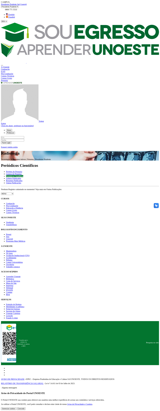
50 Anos (9, 253)
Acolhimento (11, 258)
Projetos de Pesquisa (14, 172)
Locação (9, 316)
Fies (7, 237)
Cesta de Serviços (13, 281)
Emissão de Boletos (14, 304)
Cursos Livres (11, 210)
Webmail (9, 288)
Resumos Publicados (14, 181)
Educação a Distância (14, 208)
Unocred (9, 239)
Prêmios (9, 260)
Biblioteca (10, 279)
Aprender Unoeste (13, 276)
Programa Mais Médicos (15, 241)
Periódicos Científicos (14, 176)
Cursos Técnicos (12, 212)
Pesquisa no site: (152, 343)
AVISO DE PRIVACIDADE (12, 379)
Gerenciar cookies (8, 409)
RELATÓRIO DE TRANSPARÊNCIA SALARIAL (22, 383)
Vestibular (10, 222)
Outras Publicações (13, 183)
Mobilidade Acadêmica (15, 307)
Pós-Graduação (12, 206)
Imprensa (9, 285)
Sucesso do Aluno (13, 311)
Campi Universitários (14, 262)
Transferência (11, 225)
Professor (10, 133)
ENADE (9, 290)
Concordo (21, 409)
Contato (9, 292)
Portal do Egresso (13, 309)
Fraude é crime (12, 318)
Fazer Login (6, 143)
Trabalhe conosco (13, 267)
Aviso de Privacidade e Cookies (79, 404)
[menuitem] (80, 67)
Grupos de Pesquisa (14, 174)
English (11, 15)
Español (11, 17)
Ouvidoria (10, 264)
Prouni (8, 234)
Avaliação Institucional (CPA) (18, 255)
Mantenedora (11, 251)
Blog (8, 294)
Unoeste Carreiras (13, 313)
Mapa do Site (11, 283)
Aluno (9, 130)
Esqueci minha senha (9, 147)
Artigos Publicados (13, 178)
